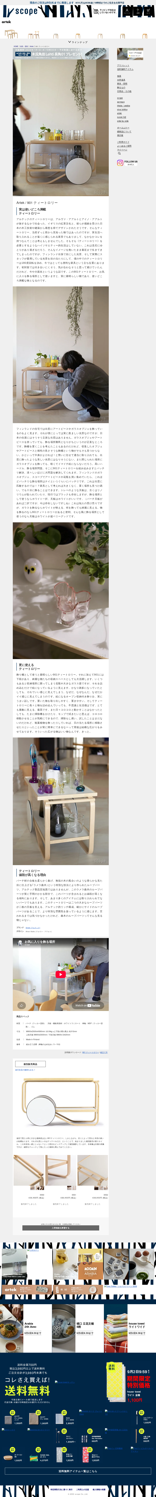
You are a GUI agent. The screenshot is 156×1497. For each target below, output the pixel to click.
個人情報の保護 (99, 1489)
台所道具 (121, 80)
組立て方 (104, 1052)
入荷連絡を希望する (61, 1227)
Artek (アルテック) (33, 928)
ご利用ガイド (123, 142)
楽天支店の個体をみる (24, 1070)
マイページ (122, 149)
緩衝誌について (124, 131)
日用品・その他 (124, 91)
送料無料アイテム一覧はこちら (78, 1471)
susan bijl (121, 117)
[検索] (119, 153)
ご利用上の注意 (82, 1489)
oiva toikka (122, 109)
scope (120, 98)
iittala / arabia (123, 105)
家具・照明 (122, 83)
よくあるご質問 (124, 146)
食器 (119, 76)
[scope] (25, 11)
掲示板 (120, 135)
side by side (123, 121)
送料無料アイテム (125, 69)
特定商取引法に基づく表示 (62, 1489)
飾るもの (121, 87)
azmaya (120, 102)
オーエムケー (123, 127)
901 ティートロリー (90, 1052)
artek (119, 113)
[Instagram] (120, 163)
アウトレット (123, 65)
